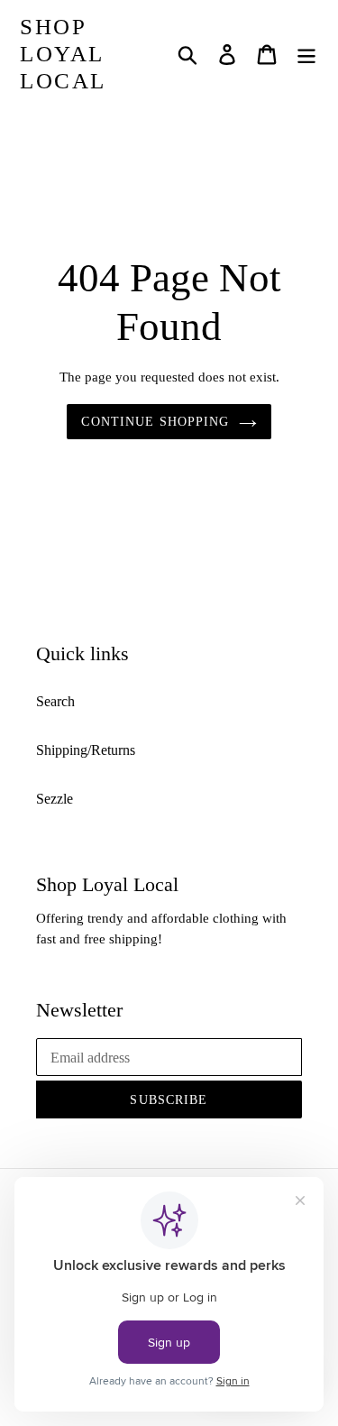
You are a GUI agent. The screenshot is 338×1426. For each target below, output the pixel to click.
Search (55, 701)
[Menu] (306, 54)
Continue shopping (155, 421)
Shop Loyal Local (63, 53)
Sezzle (54, 798)
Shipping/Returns (85, 750)
